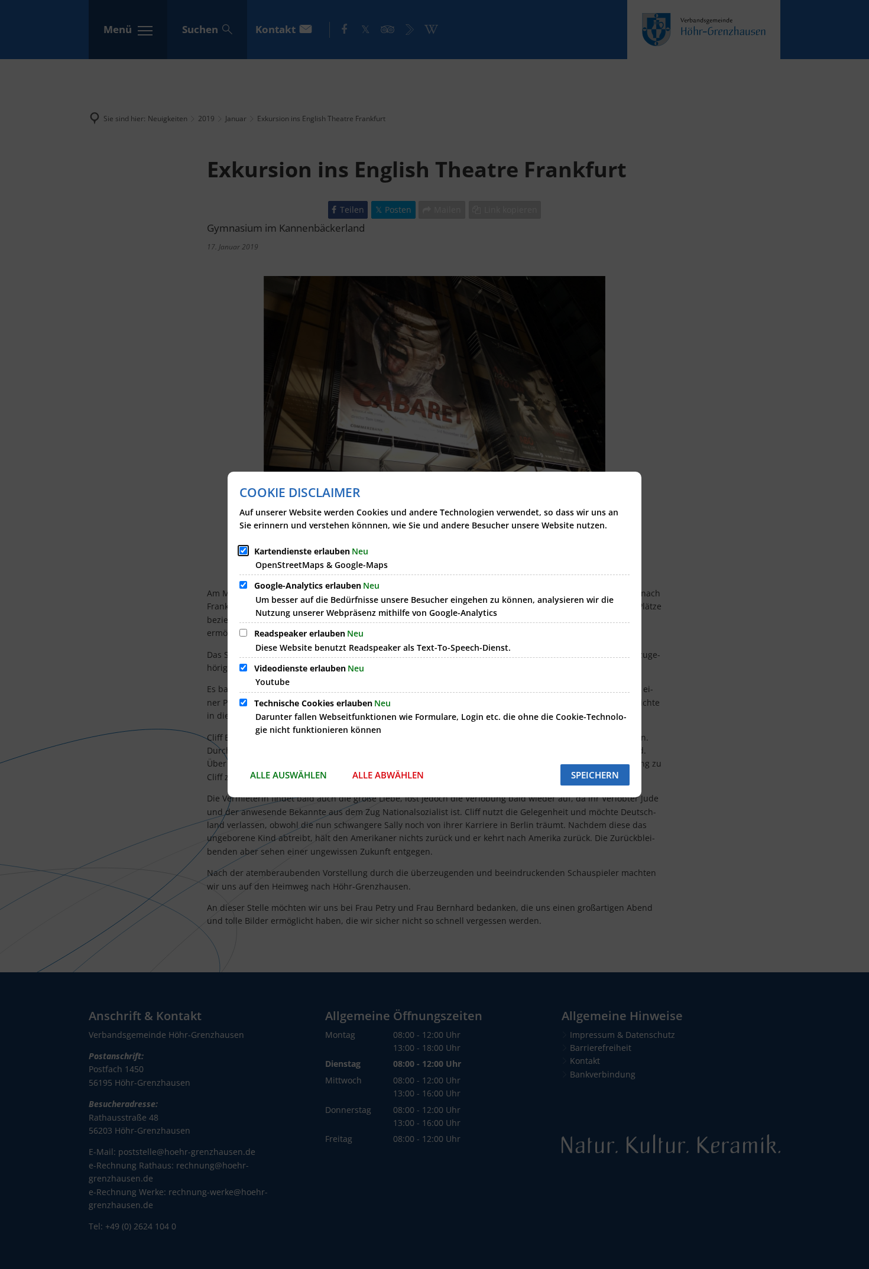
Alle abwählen (388, 775)
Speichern (595, 775)
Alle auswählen (288, 775)
